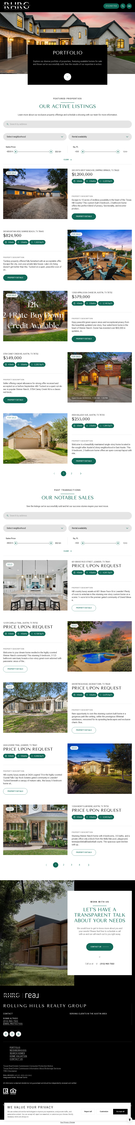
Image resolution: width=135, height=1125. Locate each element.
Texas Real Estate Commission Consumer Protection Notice (28, 1066)
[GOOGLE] (18, 1034)
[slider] (15, 151)
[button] (99, 947)
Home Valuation (18, 1056)
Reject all (88, 1111)
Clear (66, 160)
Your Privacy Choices (67, 1122)
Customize (104, 1111)
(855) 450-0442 (26, 1075)
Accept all (120, 1111)
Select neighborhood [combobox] (16, 136)
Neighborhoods (18, 1050)
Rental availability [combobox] (79, 136)
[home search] (123, 6)
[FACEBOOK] (5, 1034)
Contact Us (111, 6)
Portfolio (15, 1047)
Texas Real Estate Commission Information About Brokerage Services (32, 1068)
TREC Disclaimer (10, 1071)
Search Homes (17, 1053)
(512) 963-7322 (107, 964)
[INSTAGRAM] (12, 1034)
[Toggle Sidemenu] (129, 6)
